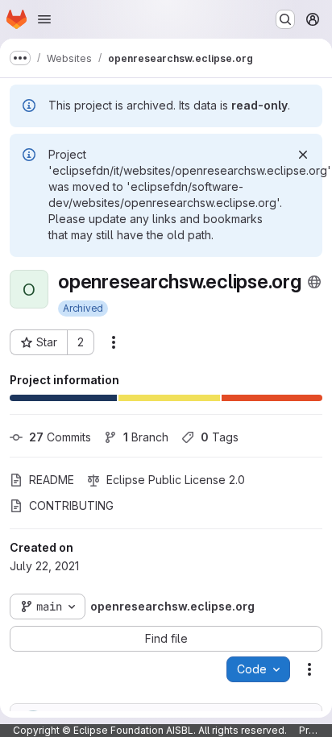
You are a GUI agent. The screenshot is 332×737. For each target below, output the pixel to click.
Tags (220, 437)
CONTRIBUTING (71, 505)
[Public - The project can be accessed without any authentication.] (314, 281)
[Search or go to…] (285, 19)
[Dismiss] (303, 154)
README (51, 480)
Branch (145, 437)
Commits (60, 437)
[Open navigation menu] (44, 19)
